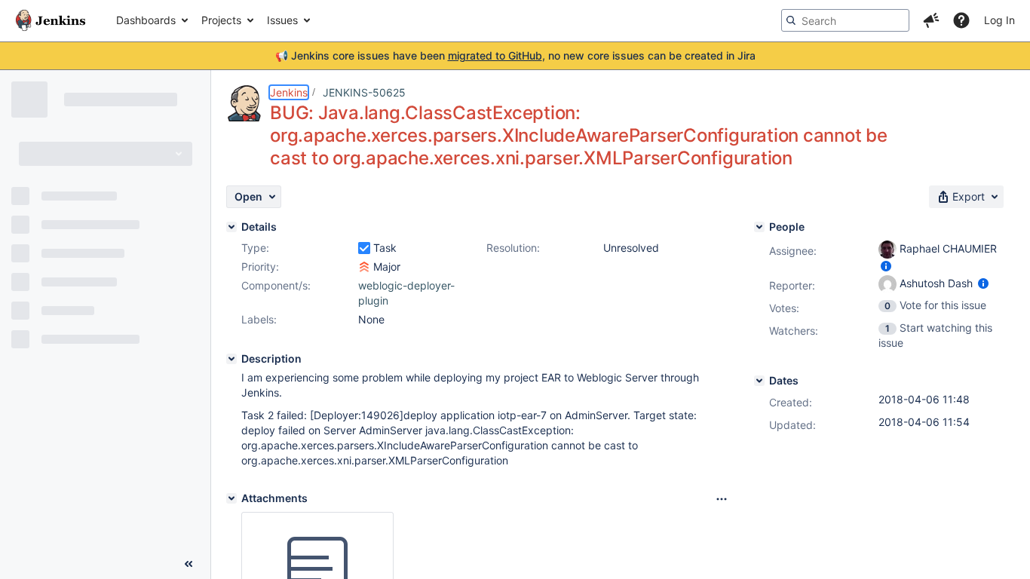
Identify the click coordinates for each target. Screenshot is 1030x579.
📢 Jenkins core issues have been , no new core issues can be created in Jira (515, 55)
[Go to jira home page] (50, 20)
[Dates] (759, 380)
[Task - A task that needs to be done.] (364, 248)
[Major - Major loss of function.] (364, 267)
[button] (931, 20)
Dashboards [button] (146, 20)
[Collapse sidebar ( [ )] (188, 564)
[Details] (231, 227)
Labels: (259, 319)
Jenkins (289, 92)
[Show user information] (886, 265)
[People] (759, 227)
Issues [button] (282, 20)
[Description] (231, 359)
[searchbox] (845, 20)
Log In (999, 20)
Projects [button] (221, 20)
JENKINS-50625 (364, 92)
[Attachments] (231, 498)
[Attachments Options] (721, 499)
